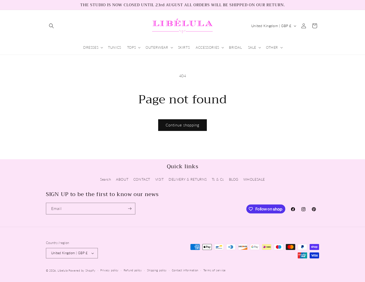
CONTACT (141, 179)
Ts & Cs (218, 179)
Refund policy (133, 270)
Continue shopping (182, 125)
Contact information (185, 270)
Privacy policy (109, 270)
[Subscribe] (129, 208)
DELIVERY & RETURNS (188, 179)
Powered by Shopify (82, 270)
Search (105, 179)
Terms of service (214, 270)
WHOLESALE (254, 179)
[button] (51, 25)
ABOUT (122, 179)
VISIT (159, 179)
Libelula (63, 270)
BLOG (233, 179)
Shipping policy (157, 270)
